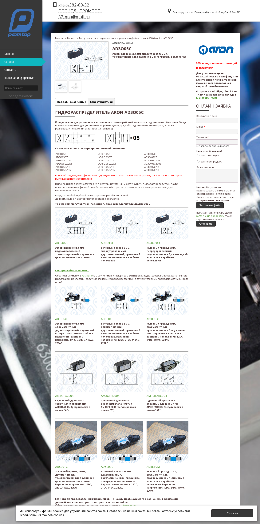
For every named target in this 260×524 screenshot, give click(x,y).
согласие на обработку (210, 216)
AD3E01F (107, 319)
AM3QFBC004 (110, 396)
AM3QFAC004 (64, 396)
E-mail (199, 126)
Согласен (232, 513)
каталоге (87, 275)
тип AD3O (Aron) (151, 38)
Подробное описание (71, 102)
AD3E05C (153, 319)
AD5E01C (61, 467)
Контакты (129, 505)
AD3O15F (107, 243)
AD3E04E (61, 319)
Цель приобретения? (209, 151)
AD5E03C (107, 467)
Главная (59, 38)
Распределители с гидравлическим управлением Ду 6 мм (109, 38)
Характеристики (101, 102)
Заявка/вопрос (205, 167)
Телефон (201, 137)
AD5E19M (153, 467)
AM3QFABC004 (157, 396)
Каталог (71, 38)
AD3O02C (61, 243)
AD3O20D (153, 243)
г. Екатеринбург (206, 97)
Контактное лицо (207, 116)
